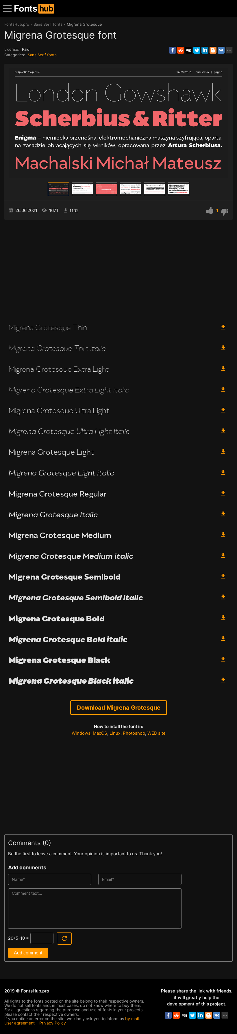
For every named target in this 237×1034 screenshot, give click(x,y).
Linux (115, 733)
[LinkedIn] (204, 50)
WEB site (156, 733)
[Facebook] (172, 50)
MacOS (100, 733)
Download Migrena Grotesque (118, 707)
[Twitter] (196, 50)
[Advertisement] (118, 269)
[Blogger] (213, 50)
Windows (81, 733)
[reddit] (180, 50)
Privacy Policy (52, 1022)
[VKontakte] (221, 50)
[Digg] (188, 50)
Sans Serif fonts (42, 54)
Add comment (28, 952)
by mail (132, 1018)
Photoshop (134, 733)
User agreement (19, 1022)
